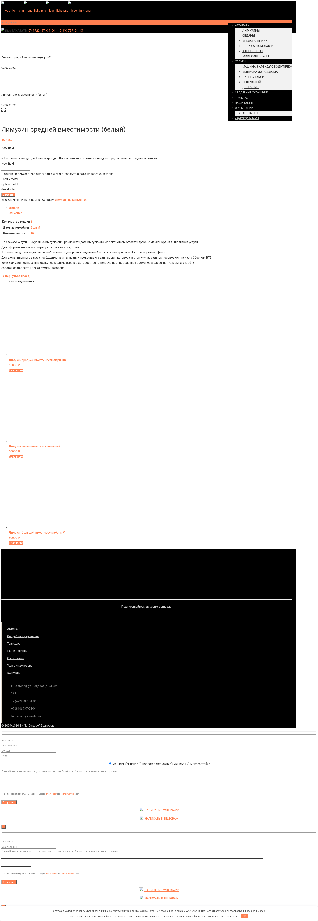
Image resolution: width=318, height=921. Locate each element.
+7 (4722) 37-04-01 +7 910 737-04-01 (55, 30)
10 (32, 233)
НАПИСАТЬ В (161, 810)
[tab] (150, 207)
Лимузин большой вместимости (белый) (37, 532)
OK (244, 916)
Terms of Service (67, 794)
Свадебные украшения (23, 636)
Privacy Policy (51, 794)
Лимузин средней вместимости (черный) (37, 360)
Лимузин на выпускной (71, 199)
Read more (16, 370)
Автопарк (13, 629)
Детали (14, 208)
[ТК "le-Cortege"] (46, 10)
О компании (15, 658)
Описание (15, 213)
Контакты (14, 673)
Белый (35, 227)
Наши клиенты (17, 651)
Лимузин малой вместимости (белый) (35, 446)
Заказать (8, 194)
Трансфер (13, 643)
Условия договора (19, 665)
